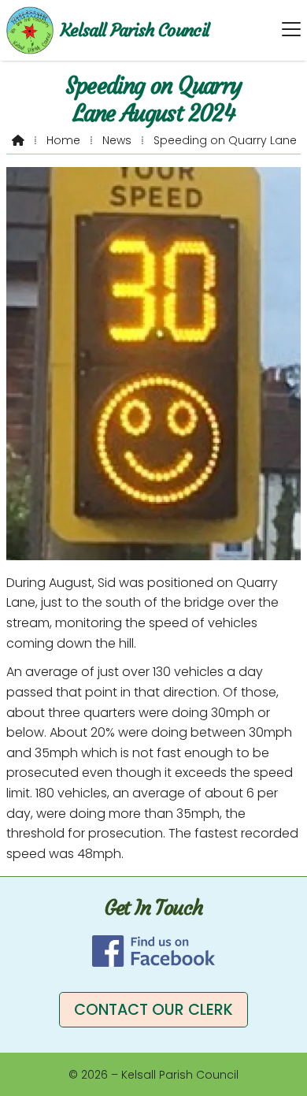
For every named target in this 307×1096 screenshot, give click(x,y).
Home (63, 140)
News (116, 140)
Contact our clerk (153, 1009)
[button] (291, 29)
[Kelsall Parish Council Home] (30, 30)
